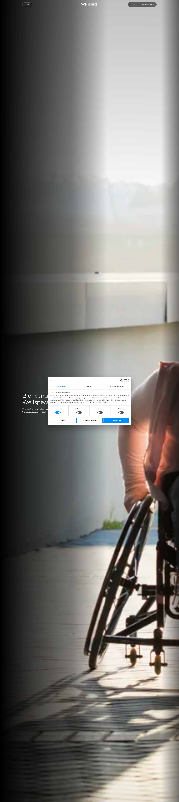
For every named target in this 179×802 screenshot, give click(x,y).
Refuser (62, 420)
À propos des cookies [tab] (117, 386)
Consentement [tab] (61, 386)
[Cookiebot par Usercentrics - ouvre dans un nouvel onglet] (121, 380)
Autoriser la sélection (89, 420)
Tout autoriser (116, 420)
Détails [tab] (89, 386)
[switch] (79, 412)
